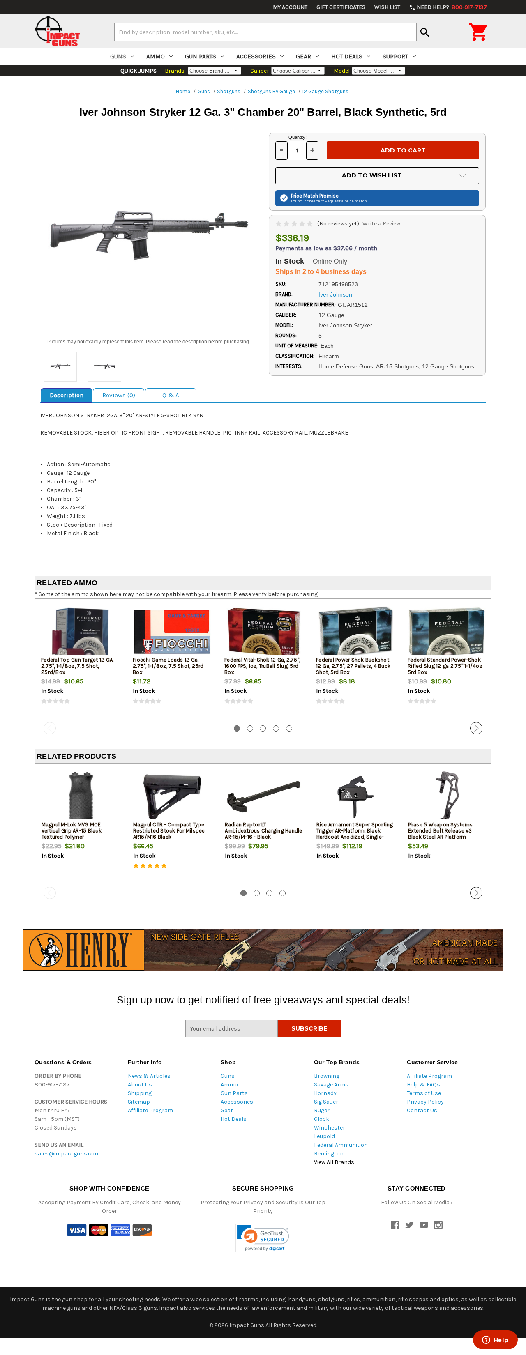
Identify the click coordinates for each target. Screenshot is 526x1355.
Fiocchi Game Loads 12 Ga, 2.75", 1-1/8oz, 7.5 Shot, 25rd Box (168, 666)
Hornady (325, 1093)
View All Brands (334, 1162)
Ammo (155, 56)
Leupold (324, 1136)
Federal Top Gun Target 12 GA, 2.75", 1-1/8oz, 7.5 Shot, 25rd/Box (77, 666)
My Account (290, 7)
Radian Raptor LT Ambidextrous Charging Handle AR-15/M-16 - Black (263, 830)
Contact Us (422, 1110)
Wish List (387, 7)
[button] (263, 1238)
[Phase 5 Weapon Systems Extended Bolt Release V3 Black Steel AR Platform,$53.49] (447, 797)
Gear (303, 56)
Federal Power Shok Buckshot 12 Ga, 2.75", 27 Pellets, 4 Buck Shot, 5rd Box (353, 666)
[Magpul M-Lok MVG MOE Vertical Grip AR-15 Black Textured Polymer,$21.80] (80, 797)
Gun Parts (200, 56)
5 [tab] (289, 728)
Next (476, 728)
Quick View (81, 632)
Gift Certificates (340, 7)
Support (395, 56)
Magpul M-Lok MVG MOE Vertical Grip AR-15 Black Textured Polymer (72, 830)
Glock (321, 1119)
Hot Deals (346, 56)
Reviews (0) (118, 395)
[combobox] (265, 32)
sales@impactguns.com (67, 1153)
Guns (118, 56)
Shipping (140, 1093)
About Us (140, 1084)
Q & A (170, 395)
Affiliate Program (150, 1110)
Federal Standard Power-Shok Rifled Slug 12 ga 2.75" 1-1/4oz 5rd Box (445, 666)
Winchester (329, 1127)
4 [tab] (276, 728)
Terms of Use (424, 1093)
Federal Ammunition (341, 1144)
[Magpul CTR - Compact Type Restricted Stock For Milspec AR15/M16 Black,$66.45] (172, 797)
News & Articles (149, 1075)
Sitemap (139, 1101)
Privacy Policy (425, 1101)
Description (66, 395)
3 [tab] (263, 728)
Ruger (322, 1110)
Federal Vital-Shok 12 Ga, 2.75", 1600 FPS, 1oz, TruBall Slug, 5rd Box (262, 666)
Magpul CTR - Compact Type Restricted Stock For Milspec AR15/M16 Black (169, 830)
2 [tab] (250, 728)
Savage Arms (331, 1084)
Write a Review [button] (381, 223)
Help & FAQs (423, 1084)
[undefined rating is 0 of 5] (294, 223)
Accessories (256, 56)
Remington (329, 1153)
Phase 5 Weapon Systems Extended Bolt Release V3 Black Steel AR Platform (440, 830)
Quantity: (297, 137)
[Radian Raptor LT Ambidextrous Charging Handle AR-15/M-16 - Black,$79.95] (264, 797)
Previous (50, 728)
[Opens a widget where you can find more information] (495, 1340)
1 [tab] (237, 728)
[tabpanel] (80, 662)
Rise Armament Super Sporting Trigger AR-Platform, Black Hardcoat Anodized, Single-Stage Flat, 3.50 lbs (354, 833)
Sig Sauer (326, 1101)
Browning (326, 1075)
